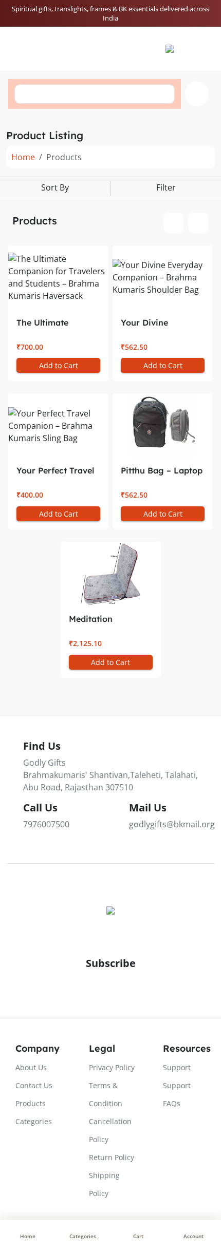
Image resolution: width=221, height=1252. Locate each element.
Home (23, 157)
